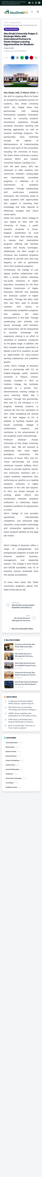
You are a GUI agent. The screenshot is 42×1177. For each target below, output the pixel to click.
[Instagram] (36, 3)
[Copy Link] (36, 58)
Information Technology (16, 778)
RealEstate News (13, 787)
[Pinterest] (31, 58)
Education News (15, 22)
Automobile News (14, 742)
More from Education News (22, 629)
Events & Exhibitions (15, 760)
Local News (12, 783)
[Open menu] (37, 11)
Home (6, 22)
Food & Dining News (14, 769)
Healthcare (12, 774)
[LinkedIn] (39, 3)
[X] (33, 3)
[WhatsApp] (22, 58)
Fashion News (12, 765)
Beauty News (12, 747)
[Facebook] (29, 3)
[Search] (32, 12)
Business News (13, 751)
